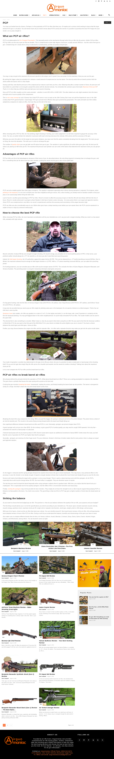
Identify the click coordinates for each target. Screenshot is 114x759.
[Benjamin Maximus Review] (21, 537)
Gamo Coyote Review (47, 607)
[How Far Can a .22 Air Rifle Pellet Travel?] (83, 610)
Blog (93, 15)
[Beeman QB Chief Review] (19, 630)
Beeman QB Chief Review (11, 641)
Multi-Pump (72, 15)
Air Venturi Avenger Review (49, 708)
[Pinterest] (101, 1)
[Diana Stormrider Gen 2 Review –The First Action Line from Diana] (57, 537)
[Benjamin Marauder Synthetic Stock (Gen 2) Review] (19, 663)
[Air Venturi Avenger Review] (57, 697)
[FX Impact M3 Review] (57, 565)
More (100, 15)
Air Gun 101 (35, 15)
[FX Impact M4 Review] (57, 663)
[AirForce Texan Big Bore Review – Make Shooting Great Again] (19, 596)
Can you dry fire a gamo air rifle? (98, 597)
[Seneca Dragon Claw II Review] (19, 565)
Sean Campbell (16, 551)
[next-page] (11, 725)
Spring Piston (54, 15)
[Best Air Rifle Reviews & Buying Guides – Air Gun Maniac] (57, 8)
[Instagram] (99, 1)
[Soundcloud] (104, 1)
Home (15, 15)
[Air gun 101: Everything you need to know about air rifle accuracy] (83, 620)
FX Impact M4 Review (47, 674)
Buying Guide (23, 15)
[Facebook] (96, 1)
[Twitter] (110, 1)
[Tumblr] (107, 1)
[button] (109, 15)
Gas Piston (84, 15)
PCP (44, 15)
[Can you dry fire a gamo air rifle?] (83, 600)
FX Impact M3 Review (47, 576)
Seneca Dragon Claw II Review (13, 576)
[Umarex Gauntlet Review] (93, 537)
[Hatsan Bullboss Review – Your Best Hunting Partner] (57, 630)
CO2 (64, 15)
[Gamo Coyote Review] (57, 596)
